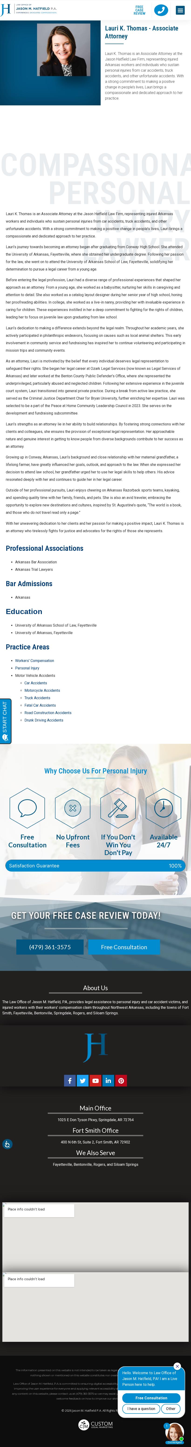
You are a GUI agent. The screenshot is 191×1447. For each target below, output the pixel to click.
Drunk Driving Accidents (43, 720)
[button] (180, 10)
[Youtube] (95, 1080)
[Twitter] (83, 1080)
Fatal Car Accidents (40, 705)
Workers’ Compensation (34, 660)
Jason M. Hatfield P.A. (87, 1410)
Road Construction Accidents (48, 713)
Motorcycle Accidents (42, 690)
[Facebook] (70, 1080)
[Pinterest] (121, 1080)
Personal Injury (27, 668)
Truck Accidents (37, 698)
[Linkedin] (108, 1080)
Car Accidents (35, 683)
